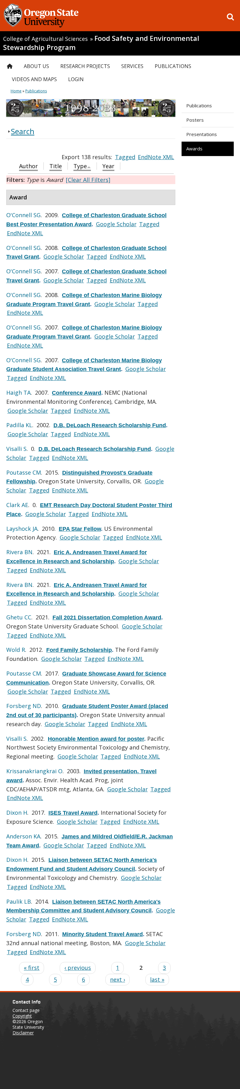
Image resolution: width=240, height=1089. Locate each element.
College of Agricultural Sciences (45, 38)
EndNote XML (156, 157)
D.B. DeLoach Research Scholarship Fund (109, 425)
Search (22, 131)
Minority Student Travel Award (102, 934)
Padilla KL (19, 425)
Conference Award (76, 393)
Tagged (125, 157)
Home (16, 91)
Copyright (22, 1016)
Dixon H (16, 812)
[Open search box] (230, 17)
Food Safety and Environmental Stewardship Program (101, 43)
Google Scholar (116, 224)
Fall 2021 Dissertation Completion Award (106, 617)
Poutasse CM (23, 472)
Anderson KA (23, 836)
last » (157, 979)
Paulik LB (18, 901)
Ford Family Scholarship (79, 650)
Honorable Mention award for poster (96, 739)
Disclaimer (23, 1033)
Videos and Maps (34, 79)
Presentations (201, 134)
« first (31, 967)
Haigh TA (18, 392)
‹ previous (77, 967)
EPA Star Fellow (80, 529)
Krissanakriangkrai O (34, 771)
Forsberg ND (23, 706)
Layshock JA (22, 528)
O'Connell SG (23, 215)
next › (117, 979)
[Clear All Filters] (88, 179)
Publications (199, 105)
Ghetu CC (18, 617)
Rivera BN (19, 552)
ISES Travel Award (73, 813)
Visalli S (16, 448)
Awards (194, 148)
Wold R (15, 649)
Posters (195, 120)
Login (76, 79)
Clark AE (17, 505)
